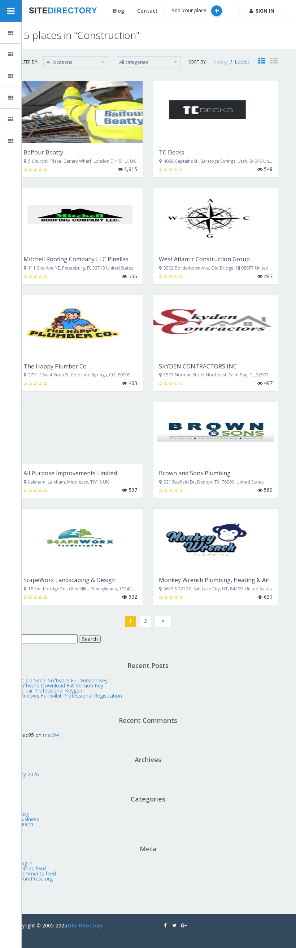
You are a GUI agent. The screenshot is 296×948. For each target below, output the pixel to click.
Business (28, 819)
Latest (242, 61)
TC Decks (171, 152)
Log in (25, 863)
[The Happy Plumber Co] (80, 326)
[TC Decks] (215, 112)
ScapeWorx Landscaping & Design (69, 580)
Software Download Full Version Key (60, 685)
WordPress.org (35, 878)
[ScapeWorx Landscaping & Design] (80, 540)
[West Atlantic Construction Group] (215, 219)
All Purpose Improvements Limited (70, 473)
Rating (221, 61)
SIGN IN (265, 10)
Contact (147, 10)
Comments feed (37, 873)
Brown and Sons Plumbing (195, 473)
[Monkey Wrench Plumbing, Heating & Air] (215, 540)
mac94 (51, 734)
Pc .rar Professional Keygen (50, 690)
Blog (27, 76)
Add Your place (189, 10)
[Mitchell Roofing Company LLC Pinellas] (80, 219)
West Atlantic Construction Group (204, 259)
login (28, 97)
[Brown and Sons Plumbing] (215, 433)
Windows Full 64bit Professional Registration (70, 695)
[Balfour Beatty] (80, 112)
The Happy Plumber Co (55, 366)
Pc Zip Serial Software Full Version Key (63, 680)
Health (25, 824)
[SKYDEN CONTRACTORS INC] (215, 326)
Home (29, 32)
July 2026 (28, 774)
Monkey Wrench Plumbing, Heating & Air (214, 580)
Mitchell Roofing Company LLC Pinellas (76, 259)
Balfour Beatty (43, 152)
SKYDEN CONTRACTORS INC (198, 366)
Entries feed (32, 868)
